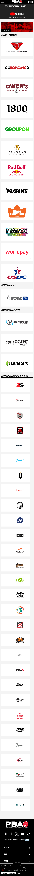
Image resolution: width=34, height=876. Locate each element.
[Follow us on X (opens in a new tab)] (17, 834)
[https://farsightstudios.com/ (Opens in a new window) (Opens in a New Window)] (17, 343)
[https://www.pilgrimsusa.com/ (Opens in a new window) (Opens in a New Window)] (17, 191)
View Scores (16, 8)
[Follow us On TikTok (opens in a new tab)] (28, 834)
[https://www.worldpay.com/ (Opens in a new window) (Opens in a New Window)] (17, 252)
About (6, 861)
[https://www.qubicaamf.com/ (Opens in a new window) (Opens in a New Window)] (17, 47)
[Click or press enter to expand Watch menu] (24, 848)
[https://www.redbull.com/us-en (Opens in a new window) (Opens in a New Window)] (17, 170)
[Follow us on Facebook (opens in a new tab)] (11, 834)
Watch (6, 848)
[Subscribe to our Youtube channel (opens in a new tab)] (22, 834)
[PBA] (16, 1)
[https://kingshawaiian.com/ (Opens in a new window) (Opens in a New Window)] (17, 211)
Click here (4, 870)
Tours (6, 854)
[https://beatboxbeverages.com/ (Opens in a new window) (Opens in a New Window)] (17, 232)
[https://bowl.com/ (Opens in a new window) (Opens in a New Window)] (17, 273)
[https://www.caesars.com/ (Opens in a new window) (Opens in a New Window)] (17, 150)
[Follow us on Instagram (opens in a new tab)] (5, 834)
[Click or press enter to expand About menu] (24, 861)
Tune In (30, 2)
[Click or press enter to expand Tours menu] (24, 854)
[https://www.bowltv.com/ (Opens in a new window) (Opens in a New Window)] (17, 298)
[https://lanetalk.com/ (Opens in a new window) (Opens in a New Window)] (17, 363)
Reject (21, 873)
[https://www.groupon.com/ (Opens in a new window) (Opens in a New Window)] (17, 129)
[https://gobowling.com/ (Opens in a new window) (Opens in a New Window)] (17, 68)
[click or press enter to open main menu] (3, 1)
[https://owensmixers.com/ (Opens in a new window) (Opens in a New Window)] (17, 88)
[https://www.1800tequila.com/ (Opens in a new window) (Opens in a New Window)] (17, 109)
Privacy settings (17, 862)
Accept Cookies (8, 873)
